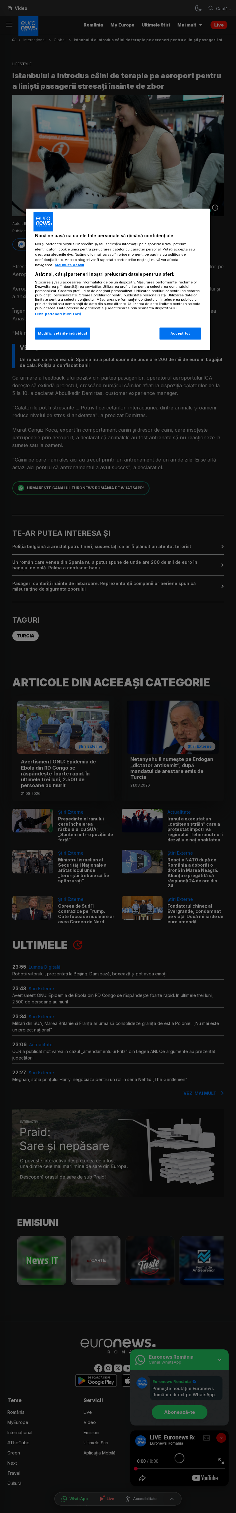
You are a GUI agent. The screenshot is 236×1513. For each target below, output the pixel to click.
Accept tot (180, 333)
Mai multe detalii (69, 265)
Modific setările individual (62, 333)
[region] (118, 279)
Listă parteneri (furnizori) (58, 314)
